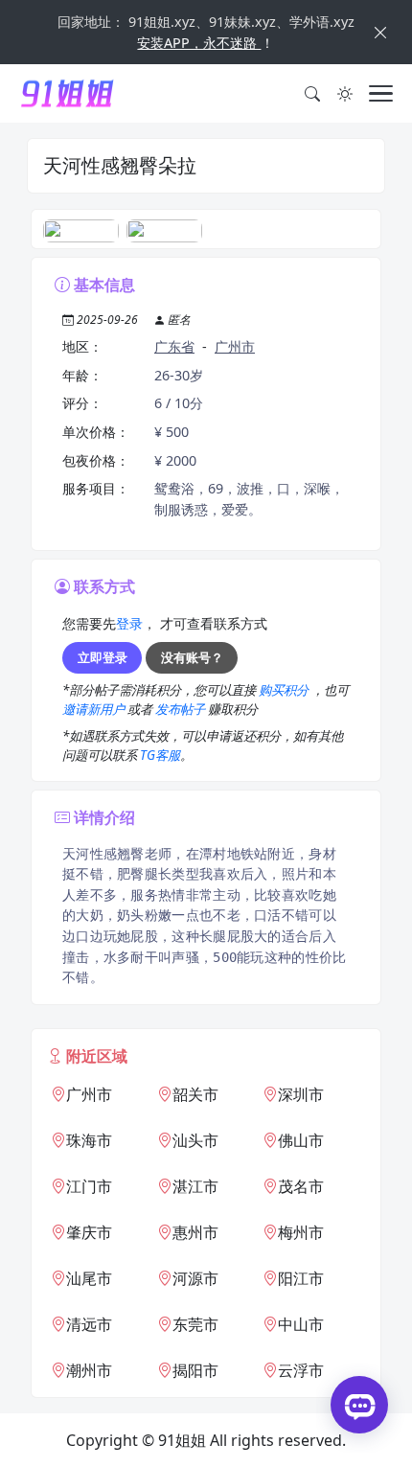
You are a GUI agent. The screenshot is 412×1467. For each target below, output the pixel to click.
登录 (129, 623)
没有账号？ (192, 657)
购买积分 (285, 690)
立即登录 (102, 657)
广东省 (174, 346)
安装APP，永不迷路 (199, 43)
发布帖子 (181, 709)
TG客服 (160, 755)
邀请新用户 (94, 709)
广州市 (235, 346)
